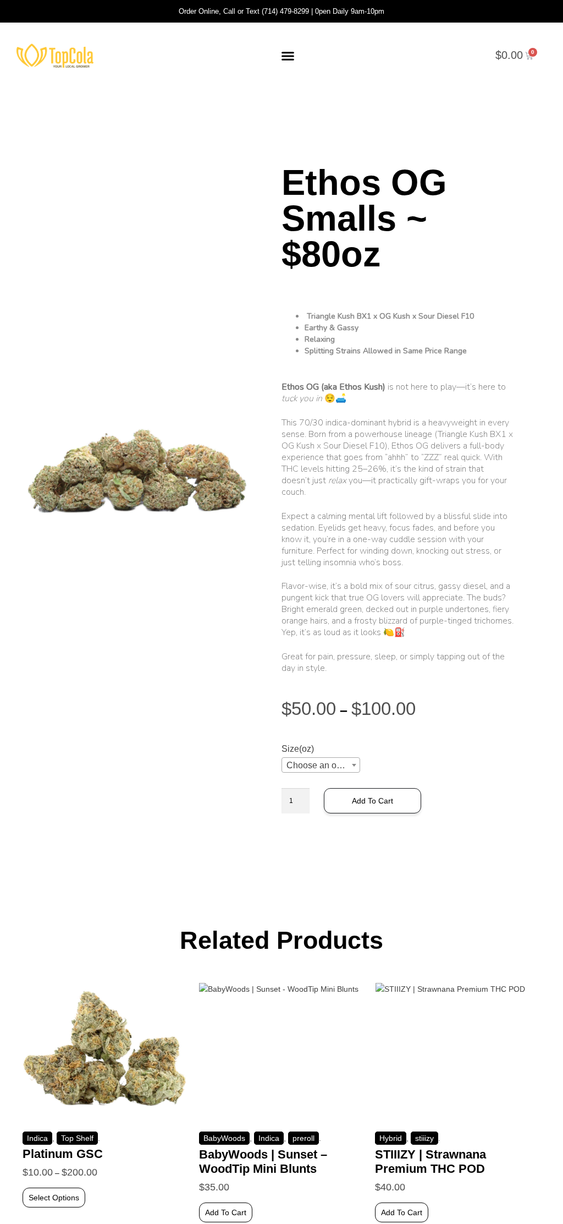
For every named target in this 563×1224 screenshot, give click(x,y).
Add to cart (372, 800)
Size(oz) (298, 748)
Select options (54, 1197)
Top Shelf (77, 1138)
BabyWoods (224, 1138)
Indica (37, 1138)
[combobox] (321, 765)
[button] (288, 55)
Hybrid (390, 1138)
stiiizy (424, 1138)
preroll (303, 1138)
